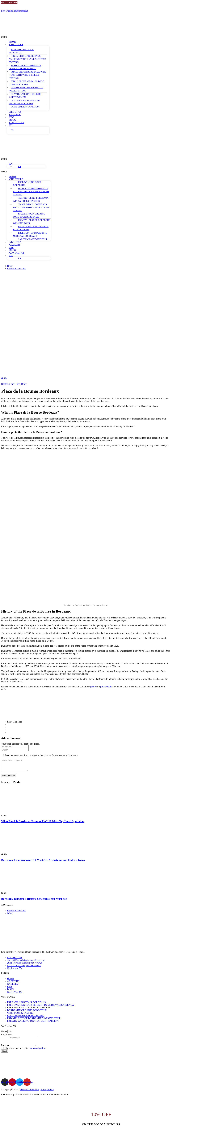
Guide (4, 378)
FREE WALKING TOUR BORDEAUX (21, 51)
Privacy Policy (47, 1089)
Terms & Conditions (29, 1089)
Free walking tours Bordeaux (14, 10)
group (93, 686)
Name (4, 1031)
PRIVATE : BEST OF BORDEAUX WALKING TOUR (26, 89)
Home (10, 266)
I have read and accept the (26, 1048)
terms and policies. (38, 1048)
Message (5, 1045)
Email (4, 1034)
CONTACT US (16, 122)
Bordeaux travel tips (16, 268)
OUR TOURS (16, 44)
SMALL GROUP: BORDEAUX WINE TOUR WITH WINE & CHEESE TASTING (27, 75)
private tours (106, 686)
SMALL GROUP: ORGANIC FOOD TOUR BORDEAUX (26, 83)
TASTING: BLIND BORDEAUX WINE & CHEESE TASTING (25, 67)
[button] (71, 37)
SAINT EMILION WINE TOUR (25, 107)
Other (23, 384)
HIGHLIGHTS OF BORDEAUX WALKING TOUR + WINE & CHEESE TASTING (27, 59)
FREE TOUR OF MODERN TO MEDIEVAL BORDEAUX (24, 102)
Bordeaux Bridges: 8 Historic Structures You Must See (34, 898)
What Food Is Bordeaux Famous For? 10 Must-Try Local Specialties (42, 821)
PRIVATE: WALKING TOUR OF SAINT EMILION (25, 95)
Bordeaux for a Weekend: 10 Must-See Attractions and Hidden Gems (43, 860)
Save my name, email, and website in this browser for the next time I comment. (41, 755)
